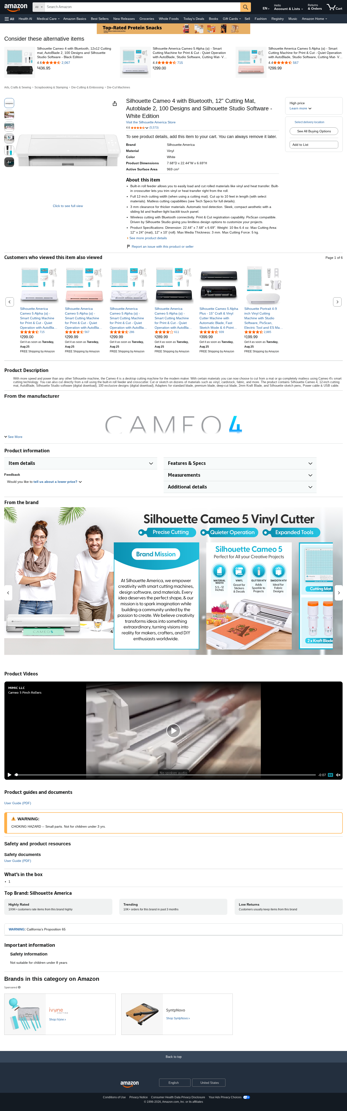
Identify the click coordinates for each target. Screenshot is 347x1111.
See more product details (148, 238)
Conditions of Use (114, 1097)
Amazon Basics (74, 19)
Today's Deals (193, 19)
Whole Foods (169, 19)
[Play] (8, 775)
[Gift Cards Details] (240, 18)
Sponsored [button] (10, 987)
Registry (277, 19)
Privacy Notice (138, 1097)
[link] (74, 68)
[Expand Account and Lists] (302, 9)
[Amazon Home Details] (326, 18)
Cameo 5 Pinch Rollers (25, 692)
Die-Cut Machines (118, 87)
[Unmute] (338, 775)
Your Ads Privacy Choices (225, 1097)
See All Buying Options (314, 131)
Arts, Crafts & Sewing (17, 87)
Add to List (300, 145)
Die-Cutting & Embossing (87, 87)
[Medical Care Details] (59, 18)
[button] (9, 18)
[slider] (165, 774)
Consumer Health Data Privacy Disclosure (178, 1097)
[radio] (9, 103)
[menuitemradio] (330, 775)
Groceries (147, 19)
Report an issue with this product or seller (163, 246)
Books (213, 19)
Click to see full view (68, 206)
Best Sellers (100, 19)
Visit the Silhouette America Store (151, 122)
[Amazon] (16, 7)
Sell (247, 19)
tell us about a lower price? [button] (56, 482)
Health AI (25, 19)
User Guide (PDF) (17, 803)
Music (292, 19)
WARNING (17, 929)
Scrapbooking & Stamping (51, 87)
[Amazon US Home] (130, 1084)
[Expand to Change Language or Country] (186, 1083)
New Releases (124, 19)
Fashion (261, 19)
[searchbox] (142, 7)
